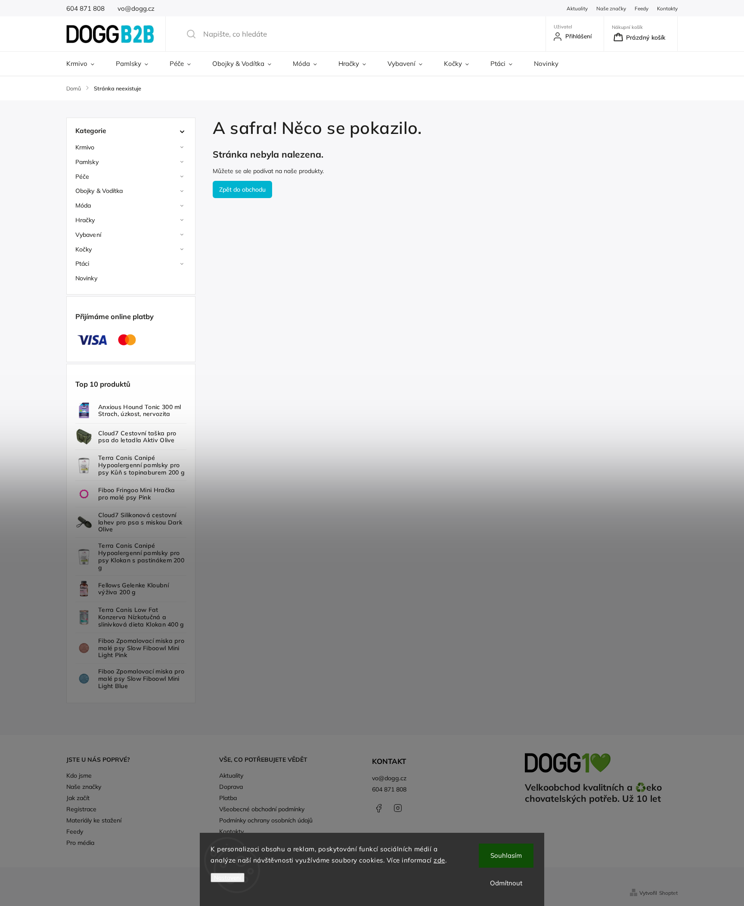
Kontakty (667, 8)
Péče (82, 176)
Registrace (81, 809)
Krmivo (85, 147)
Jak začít (78, 798)
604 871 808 (389, 789)
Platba (228, 798)
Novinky (86, 278)
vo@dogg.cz (389, 778)
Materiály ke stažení (93, 820)
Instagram (397, 808)
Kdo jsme (79, 775)
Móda (83, 205)
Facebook (378, 808)
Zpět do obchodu (242, 189)
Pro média (80, 843)
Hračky (85, 220)
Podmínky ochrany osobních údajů (266, 820)
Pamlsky (87, 162)
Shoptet (668, 893)
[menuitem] (85, 64)
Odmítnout (506, 883)
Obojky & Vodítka (99, 191)
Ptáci (82, 263)
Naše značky (611, 8)
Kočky (83, 249)
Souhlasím (506, 855)
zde (439, 860)
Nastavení (227, 877)
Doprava (231, 787)
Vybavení (88, 235)
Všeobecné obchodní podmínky (261, 809)
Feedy (641, 8)
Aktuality (577, 8)
